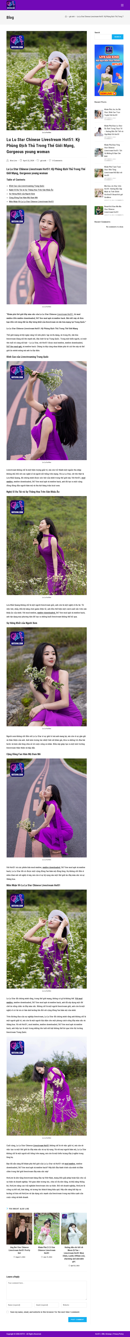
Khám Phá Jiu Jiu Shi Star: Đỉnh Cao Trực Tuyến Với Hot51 (112, 112)
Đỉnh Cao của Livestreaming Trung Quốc (26, 186)
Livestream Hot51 (65, 314)
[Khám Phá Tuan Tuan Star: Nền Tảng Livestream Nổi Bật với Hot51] (99, 173)
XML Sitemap (106, 1334)
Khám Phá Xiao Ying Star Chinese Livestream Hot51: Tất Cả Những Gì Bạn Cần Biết (113, 150)
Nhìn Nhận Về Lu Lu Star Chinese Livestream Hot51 (31, 201)
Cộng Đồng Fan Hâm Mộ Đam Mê (23, 197)
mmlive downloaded (51, 867)
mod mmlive (70, 1163)
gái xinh (43, 161)
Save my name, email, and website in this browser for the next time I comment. (45, 1312)
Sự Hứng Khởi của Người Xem (22, 194)
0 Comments (57, 161)
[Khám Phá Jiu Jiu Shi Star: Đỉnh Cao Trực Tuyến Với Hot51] (99, 114)
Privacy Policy (118, 1334)
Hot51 (97, 1334)
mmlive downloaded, (46, 612)
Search (97, 33)
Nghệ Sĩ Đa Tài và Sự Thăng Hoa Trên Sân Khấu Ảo (31, 190)
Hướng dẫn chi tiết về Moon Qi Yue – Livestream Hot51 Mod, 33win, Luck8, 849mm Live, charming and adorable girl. (74, 1254)
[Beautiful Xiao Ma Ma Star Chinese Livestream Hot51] (99, 210)
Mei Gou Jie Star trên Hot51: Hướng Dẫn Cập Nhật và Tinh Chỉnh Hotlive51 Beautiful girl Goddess (113, 191)
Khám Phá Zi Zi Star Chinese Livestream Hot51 (46, 1250)
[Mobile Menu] (122, 5)
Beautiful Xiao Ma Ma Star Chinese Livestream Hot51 (112, 209)
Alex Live (13, 161)
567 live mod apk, (14, 346)
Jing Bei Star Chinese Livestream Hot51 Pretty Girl (19, 1250)
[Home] (66, 17)
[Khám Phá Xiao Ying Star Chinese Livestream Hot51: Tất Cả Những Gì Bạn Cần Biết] (99, 152)
